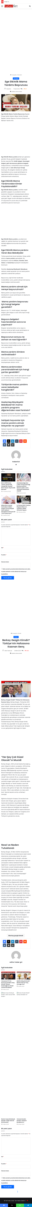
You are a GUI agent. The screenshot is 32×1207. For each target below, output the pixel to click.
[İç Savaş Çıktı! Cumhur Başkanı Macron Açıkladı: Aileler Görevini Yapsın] (24, 500)
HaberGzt (8, 88)
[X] (8, 441)
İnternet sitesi (5, 562)
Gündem (19, 75)
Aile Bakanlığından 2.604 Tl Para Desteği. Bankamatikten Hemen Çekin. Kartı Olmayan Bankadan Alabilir (23, 487)
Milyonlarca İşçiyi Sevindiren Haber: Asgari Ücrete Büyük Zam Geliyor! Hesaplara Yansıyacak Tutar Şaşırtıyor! (8, 509)
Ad (2, 547)
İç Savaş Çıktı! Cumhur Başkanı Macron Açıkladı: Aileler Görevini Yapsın (24, 507)
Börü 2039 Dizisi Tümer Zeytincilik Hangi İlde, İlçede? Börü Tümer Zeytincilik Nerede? (8, 486)
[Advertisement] (16, 25)
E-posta (3, 554)
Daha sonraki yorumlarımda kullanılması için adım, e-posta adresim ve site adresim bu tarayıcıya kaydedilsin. (15, 571)
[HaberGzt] (11, 6)
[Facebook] (4, 441)
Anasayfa (13, 75)
